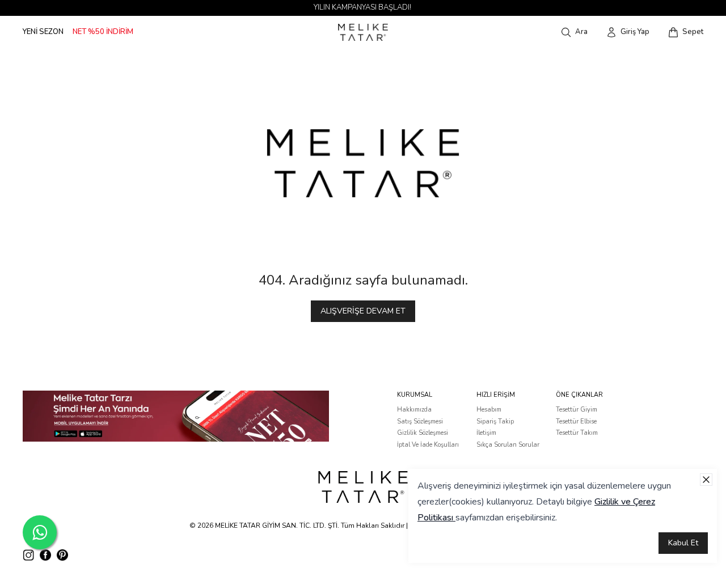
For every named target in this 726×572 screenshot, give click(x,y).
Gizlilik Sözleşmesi (422, 433)
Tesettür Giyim (576, 409)
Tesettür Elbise (576, 421)
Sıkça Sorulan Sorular (507, 444)
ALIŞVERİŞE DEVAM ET (363, 311)
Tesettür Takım (577, 433)
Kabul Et (683, 542)
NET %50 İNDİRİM (103, 32)
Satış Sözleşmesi (420, 421)
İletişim (486, 433)
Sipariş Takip (495, 421)
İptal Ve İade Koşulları (428, 444)
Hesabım (488, 409)
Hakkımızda (414, 409)
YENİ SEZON (43, 32)
